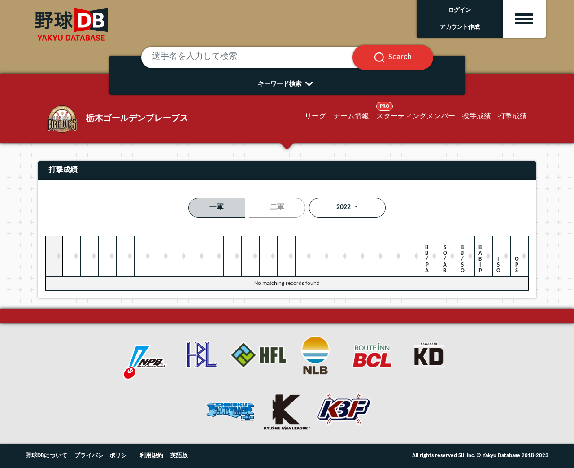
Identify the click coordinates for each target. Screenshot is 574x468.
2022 (344, 207)
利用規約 (151, 456)
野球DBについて (46, 456)
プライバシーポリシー (103, 456)
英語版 (179, 456)
